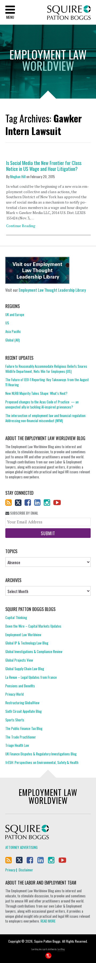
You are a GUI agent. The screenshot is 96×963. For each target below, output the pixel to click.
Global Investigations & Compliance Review (33, 651)
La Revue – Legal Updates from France (31, 677)
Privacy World (14, 694)
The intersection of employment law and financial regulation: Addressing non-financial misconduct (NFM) (45, 418)
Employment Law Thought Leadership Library (52, 290)
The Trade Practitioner (20, 737)
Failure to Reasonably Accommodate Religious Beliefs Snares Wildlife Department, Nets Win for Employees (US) (46, 369)
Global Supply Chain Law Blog (24, 668)
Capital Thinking (16, 617)
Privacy (10, 869)
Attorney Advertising (21, 847)
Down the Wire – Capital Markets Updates (33, 626)
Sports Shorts (14, 719)
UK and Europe (14, 314)
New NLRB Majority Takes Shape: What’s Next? (36, 393)
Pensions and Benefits (20, 685)
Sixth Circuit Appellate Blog (23, 711)
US (7, 322)
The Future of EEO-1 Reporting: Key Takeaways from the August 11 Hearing (47, 382)
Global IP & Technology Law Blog (26, 643)
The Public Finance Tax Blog (23, 728)
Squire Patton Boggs (69, 12)
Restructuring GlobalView (22, 702)
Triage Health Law (17, 745)
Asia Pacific (13, 331)
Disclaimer (26, 869)
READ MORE (48, 921)
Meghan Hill (18, 176)
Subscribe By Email (23, 513)
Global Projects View (19, 660)
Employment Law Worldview (23, 634)
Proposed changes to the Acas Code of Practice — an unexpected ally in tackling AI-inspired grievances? (42, 404)
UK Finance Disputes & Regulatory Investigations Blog (41, 753)
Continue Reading (20, 225)
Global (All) (12, 340)
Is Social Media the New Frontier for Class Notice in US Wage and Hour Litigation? (43, 166)
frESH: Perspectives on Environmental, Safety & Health (41, 762)
